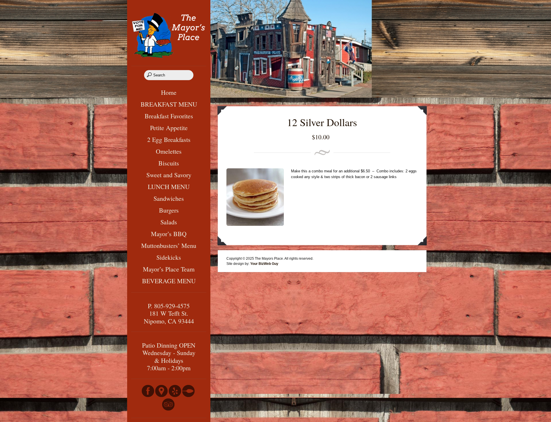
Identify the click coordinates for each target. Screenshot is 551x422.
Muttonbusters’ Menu (168, 245)
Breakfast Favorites (169, 116)
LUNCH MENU (169, 186)
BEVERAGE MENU (169, 281)
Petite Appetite (169, 128)
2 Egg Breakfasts (169, 139)
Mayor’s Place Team (169, 269)
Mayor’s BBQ (169, 234)
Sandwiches (169, 198)
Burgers (169, 210)
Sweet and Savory (168, 175)
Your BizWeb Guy (264, 264)
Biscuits (168, 163)
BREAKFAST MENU (169, 104)
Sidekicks (168, 257)
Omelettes (169, 151)
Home (168, 92)
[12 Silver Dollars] (255, 224)
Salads (168, 222)
